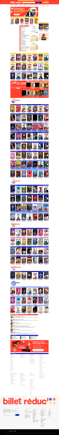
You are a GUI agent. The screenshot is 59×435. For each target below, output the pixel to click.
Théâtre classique (12, 356)
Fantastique (11, 360)
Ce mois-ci (42, 426)
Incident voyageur (15, 329)
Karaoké (31, 391)
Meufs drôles (40, 361)
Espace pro (26, 414)
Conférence (31, 385)
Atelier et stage (31, 380)
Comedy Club (25, 4)
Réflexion (11, 366)
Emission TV (31, 382)
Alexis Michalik (43, 420)
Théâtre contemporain (12, 355)
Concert (39, 4)
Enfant (35, 4)
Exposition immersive (41, 376)
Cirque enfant (11, 382)
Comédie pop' (21, 356)
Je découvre (18, 88)
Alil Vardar (42, 421)
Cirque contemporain (32, 375)
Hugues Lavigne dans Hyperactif (17, 319)
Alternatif (40, 368)
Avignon (50, 413)
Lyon (49, 411)
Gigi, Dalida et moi (15, 332)
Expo (48, 4)
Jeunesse (11, 369)
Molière (42, 422)
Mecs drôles (40, 360)
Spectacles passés (35, 420)
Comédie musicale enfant (13, 376)
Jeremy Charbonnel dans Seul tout (17, 316)
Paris (49, 410)
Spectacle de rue (32, 363)
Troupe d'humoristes (41, 355)
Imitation (40, 366)
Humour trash (41, 364)
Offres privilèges (45, 2)
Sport (30, 388)
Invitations (25, 0)
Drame (11, 358)
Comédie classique (22, 357)
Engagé (11, 370)
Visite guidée (31, 386)
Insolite (31, 394)
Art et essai (11, 364)
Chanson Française (22, 376)
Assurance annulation (28, 411)
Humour (20, 4)
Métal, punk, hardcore (22, 379)
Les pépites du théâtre (43, 413)
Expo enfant (11, 380)
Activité (44, 4)
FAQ (25, 410)
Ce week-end (43, 425)
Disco (21, 385)
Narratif (40, 369)
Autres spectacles (35, 421)
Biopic (11, 362)
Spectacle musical (32, 358)
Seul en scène (12, 357)
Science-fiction (12, 363)
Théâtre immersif (12, 368)
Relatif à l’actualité (41, 370)
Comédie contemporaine (23, 355)
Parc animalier (31, 389)
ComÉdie (16, 4)
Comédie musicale (32, 355)
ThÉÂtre (11, 4)
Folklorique (21, 381)
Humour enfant (12, 375)
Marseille (50, 412)
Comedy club (40, 356)
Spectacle (31, 4)
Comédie (34, 411)
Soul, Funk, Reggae (22, 380)
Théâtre (34, 410)
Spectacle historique (32, 361)
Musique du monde (22, 375)
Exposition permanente (42, 375)
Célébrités (11, 367)
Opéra (30, 357)
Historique (11, 361)
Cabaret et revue (32, 356)
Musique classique (22, 374)
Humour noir (40, 363)
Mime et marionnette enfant (13, 379)
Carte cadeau (20, 0)
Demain (34, 27)
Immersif (31, 393)
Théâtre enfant (12, 374)
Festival (21, 382)
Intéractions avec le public (42, 367)
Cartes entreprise (27, 415)
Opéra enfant (11, 381)
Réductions (31, 0)
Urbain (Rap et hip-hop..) (23, 384)
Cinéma (31, 383)
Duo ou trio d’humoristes (42, 357)
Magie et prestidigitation (32, 360)
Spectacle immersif (32, 362)
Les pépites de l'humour (43, 415)
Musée (40, 374)
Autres (34, 422)
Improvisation (41, 358)
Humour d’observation (41, 362)
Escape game (31, 381)
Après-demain (34, 28)
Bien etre (31, 392)
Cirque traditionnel (32, 374)
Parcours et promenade (32, 387)
